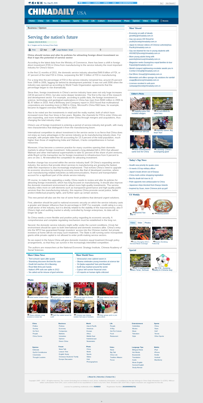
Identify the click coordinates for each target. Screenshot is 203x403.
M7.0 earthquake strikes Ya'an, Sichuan (140, 269)
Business (65, 21)
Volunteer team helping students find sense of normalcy (84, 316)
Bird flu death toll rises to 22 (141, 178)
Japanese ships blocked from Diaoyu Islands (148, 185)
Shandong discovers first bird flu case (45, 261)
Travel (85, 21)
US (48, 21)
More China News (36, 255)
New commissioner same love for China (141, 150)
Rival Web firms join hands (40, 267)
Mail (45, 50)
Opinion (136, 21)
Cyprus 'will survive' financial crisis (91, 270)
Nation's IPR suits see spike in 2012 (44, 270)
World (55, 21)
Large (59, 50)
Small (71, 50)
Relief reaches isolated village (38, 297)
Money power (163, 213)
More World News (84, 255)
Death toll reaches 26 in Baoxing (43, 264)
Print (34, 50)
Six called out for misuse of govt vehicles (46, 272)
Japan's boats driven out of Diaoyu (144, 172)
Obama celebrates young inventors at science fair (98, 261)
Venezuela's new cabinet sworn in (91, 259)
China (40, 21)
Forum (154, 21)
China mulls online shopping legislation (146, 175)
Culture (101, 21)
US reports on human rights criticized (93, 272)
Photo (126, 21)
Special (132, 250)
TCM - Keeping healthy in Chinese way (162, 269)
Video (145, 21)
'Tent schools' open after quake (42, 259)
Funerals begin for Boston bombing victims (83, 298)
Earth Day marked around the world (92, 267)
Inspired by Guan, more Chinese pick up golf (148, 188)
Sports (76, 21)
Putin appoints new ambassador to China (147, 182)
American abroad (141, 131)
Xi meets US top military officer (142, 168)
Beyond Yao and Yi (137, 214)
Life (93, 21)
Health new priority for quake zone (144, 165)
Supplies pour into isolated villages (141, 112)
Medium (65, 50)
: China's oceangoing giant (162, 150)
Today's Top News (137, 160)
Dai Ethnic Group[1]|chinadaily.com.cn (145, 74)
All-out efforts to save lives (162, 112)
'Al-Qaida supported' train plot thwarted (93, 264)
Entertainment (114, 21)
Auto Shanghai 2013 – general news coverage (140, 242)
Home (32, 21)
